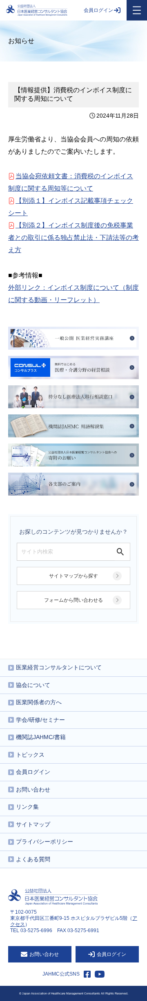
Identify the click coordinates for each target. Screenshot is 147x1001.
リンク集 (27, 806)
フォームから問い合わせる (73, 600)
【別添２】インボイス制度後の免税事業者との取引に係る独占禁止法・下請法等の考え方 (73, 237)
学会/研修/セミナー (40, 720)
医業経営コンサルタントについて (59, 667)
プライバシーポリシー (44, 841)
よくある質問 (33, 859)
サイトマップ (33, 824)
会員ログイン (98, 10)
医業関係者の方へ (39, 702)
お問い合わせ (33, 789)
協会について (33, 685)
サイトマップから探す (73, 576)
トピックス (30, 754)
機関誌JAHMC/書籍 (41, 737)
